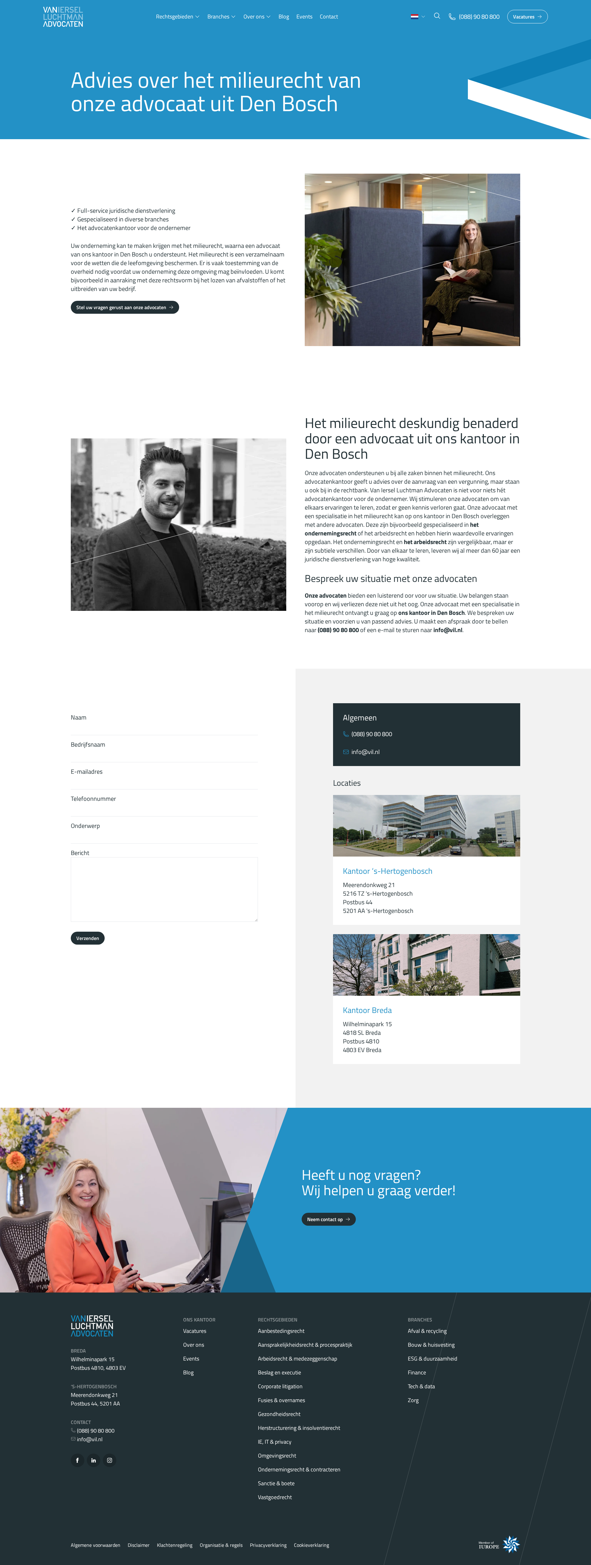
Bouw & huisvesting (431, 1345)
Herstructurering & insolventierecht (299, 1428)
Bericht (80, 852)
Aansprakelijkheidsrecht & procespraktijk (305, 1345)
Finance (417, 1372)
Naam (78, 717)
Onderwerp (85, 825)
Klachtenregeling (174, 1545)
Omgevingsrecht (277, 1455)
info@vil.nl (366, 752)
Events (304, 16)
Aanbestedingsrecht (281, 1331)
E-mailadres (87, 771)
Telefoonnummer (93, 798)
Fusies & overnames (281, 1400)
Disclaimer (139, 1545)
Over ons (253, 16)
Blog (284, 16)
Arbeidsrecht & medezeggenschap (297, 1358)
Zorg (413, 1400)
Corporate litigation (280, 1386)
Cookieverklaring (311, 1545)
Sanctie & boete (276, 1483)
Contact (329, 16)
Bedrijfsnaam (88, 744)
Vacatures (524, 16)
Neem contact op (325, 1219)
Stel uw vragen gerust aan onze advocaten (121, 307)
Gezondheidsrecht (279, 1414)
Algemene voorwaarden (95, 1545)
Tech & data (421, 1386)
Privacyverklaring (268, 1545)
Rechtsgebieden (174, 16)
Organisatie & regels (221, 1545)
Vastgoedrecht (275, 1497)
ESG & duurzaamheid (432, 1358)
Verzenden (87, 938)
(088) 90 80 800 (372, 734)
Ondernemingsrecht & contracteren (299, 1469)
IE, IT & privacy (274, 1442)
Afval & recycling (427, 1331)
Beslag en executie (279, 1372)
